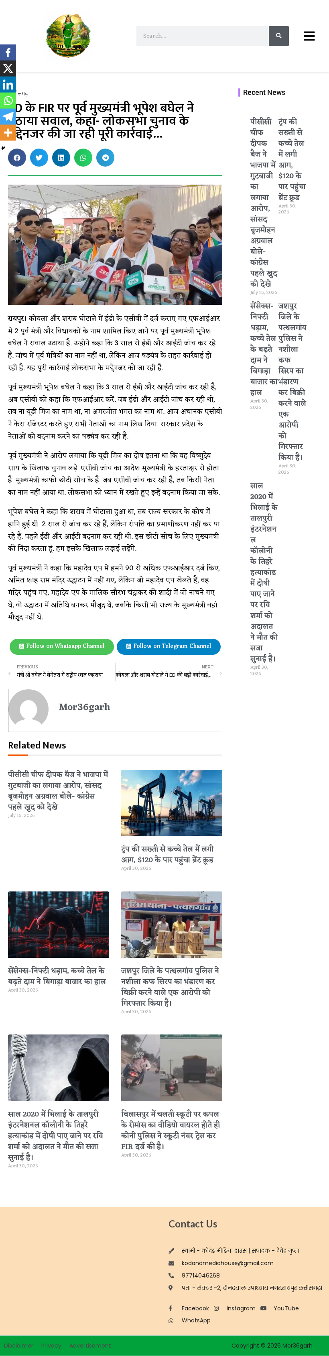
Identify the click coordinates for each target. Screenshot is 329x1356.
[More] (8, 133)
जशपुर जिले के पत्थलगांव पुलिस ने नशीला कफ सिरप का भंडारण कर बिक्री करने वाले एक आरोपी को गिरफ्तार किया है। (170, 987)
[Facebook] (8, 52)
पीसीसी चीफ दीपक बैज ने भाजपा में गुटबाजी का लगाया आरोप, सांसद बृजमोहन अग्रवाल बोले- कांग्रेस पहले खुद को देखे (58, 791)
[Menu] (309, 36)
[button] (17, 158)
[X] (8, 68)
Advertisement (90, 1346)
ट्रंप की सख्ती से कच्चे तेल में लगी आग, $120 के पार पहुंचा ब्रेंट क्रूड (167, 855)
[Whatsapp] (8, 101)
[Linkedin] (8, 84)
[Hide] (3, 148)
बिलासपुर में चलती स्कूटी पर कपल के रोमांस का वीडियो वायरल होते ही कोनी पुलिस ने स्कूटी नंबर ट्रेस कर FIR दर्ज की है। (170, 1130)
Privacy (51, 1346)
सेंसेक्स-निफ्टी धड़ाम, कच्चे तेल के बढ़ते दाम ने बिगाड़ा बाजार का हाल (57, 976)
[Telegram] (8, 117)
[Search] (279, 36)
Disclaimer (18, 1346)
